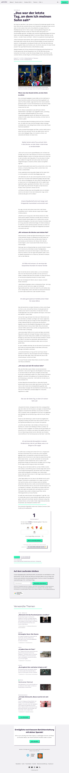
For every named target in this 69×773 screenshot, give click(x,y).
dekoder (20, 632)
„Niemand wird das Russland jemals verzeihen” (33, 615)
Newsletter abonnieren (40, 583)
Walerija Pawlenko (28, 58)
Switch (41, 536)
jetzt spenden (34, 741)
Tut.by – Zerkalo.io (22, 612)
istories (20, 665)
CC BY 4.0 (21, 508)
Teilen (17, 557)
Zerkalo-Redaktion (21, 627)
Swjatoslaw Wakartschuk (31, 626)
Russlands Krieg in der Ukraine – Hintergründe (32, 561)
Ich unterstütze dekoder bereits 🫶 (37, 546)
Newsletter (20, 574)
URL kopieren (26, 557)
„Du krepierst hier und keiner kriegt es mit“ (32, 667)
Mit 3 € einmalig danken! (34, 540)
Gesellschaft (19, 559)
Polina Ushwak (28, 674)
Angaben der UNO (28, 35)
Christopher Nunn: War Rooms (28, 634)
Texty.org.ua (17, 10)
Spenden (64, 2)
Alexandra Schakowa (29, 711)
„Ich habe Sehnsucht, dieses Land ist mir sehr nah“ (33, 698)
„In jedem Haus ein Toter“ (26, 649)
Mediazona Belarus (22, 695)
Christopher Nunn (29, 642)
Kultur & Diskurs (22, 626)
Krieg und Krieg (20, 561)
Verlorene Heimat (25, 682)
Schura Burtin (28, 660)
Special (21, 680)
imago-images (45, 88)
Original (15, 58)
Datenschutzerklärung (50, 589)
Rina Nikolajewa (34, 674)
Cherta (20, 647)
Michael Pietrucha (28, 59)
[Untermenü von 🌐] (58, 2)
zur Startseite (24, 717)
